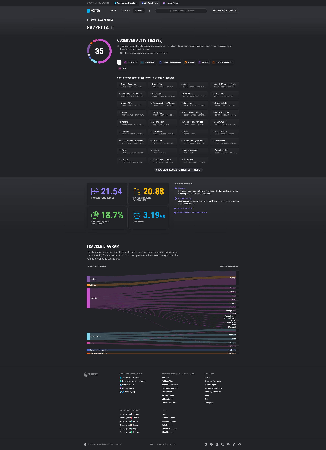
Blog (206, 399)
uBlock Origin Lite (169, 403)
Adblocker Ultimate (170, 385)
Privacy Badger (168, 395)
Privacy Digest (171, 3)
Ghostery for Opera (129, 425)
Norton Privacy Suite (170, 388)
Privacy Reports (211, 385)
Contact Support (168, 418)
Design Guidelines (169, 429)
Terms (152, 444)
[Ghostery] (93, 11)
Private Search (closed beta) (133, 381)
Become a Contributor (225, 10)
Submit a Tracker (169, 421)
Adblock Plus (167, 381)
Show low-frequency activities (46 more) (178, 170)
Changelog (209, 403)
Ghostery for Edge (128, 429)
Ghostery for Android (129, 432)
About (113, 10)
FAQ (163, 414)
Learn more (206, 194)
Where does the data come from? (192, 212)
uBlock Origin (167, 399)
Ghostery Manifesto (213, 381)
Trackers (125, 10)
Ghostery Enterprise (213, 392)
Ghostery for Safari (129, 421)
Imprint (172, 444)
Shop (207, 395)
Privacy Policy (162, 444)
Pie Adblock (167, 392)
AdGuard (165, 378)
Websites (139, 10)
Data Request (167, 425)
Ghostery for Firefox (129, 418)
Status (207, 378)
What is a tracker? (185, 208)
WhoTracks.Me (151, 3)
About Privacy (167, 432)
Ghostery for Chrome (129, 414)
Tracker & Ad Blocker (126, 3)
